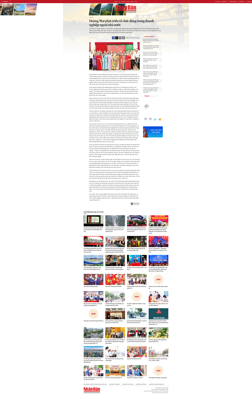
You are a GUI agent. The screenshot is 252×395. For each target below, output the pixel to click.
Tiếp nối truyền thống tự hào (91, 286)
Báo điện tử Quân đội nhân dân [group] (156, 384)
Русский (127, 1)
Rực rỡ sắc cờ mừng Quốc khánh (113, 286)
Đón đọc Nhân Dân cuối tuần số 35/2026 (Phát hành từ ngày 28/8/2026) (150, 60)
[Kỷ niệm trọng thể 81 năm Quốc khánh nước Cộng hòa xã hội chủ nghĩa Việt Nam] (93, 220)
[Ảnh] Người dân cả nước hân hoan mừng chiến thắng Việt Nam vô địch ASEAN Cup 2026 (150, 67)
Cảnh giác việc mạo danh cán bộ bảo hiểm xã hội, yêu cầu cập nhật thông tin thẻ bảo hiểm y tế (158, 322)
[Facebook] (113, 37)
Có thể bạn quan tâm (93, 212)
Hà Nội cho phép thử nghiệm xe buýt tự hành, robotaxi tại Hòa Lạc (137, 321)
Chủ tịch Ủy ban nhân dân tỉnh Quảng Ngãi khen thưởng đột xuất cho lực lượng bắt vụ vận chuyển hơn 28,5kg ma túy (158, 230)
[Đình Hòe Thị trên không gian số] (115, 370)
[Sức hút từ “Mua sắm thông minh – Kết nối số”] (137, 260)
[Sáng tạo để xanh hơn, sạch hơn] (137, 370)
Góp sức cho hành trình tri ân (134, 358)
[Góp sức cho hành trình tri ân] (137, 351)
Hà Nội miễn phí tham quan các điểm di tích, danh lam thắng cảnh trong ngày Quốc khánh (115, 341)
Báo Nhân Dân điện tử (126, 9)
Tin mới (225, 1)
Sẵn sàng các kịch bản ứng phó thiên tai (93, 321)
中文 (119, 1)
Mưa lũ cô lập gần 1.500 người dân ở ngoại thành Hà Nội (158, 340)
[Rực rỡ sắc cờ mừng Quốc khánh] (115, 279)
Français (123, 1)
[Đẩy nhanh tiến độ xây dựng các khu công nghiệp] (115, 351)
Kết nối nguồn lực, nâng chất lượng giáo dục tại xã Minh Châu (114, 321)
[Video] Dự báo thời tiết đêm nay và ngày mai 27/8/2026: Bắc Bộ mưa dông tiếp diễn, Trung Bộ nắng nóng (151, 90)
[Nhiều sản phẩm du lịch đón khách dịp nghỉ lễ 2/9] (137, 279)
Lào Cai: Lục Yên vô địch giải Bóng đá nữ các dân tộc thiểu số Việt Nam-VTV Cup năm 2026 (150, 53)
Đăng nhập (249, 1)
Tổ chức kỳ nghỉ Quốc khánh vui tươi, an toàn (136, 304)
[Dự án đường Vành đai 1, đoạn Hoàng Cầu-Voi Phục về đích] (158, 351)
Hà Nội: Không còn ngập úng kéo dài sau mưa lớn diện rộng (136, 249)
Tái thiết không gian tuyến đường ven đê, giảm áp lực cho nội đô (114, 304)
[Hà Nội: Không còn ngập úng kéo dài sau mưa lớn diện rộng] (137, 241)
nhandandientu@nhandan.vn (161, 392)
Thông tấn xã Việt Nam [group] (127, 384)
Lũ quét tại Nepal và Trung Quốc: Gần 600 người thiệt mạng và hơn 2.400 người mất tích (151, 47)
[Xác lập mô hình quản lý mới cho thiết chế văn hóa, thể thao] (93, 370)
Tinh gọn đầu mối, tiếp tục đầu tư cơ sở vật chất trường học (158, 304)
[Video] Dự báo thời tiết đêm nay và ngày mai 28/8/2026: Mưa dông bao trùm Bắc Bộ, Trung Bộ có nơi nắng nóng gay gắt (151, 82)
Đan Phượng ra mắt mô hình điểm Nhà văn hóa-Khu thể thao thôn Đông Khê (136, 340)
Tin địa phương (233, 1)
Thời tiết (147, 96)
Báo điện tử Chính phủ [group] (114, 384)
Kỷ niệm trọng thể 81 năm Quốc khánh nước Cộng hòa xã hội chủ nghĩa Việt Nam (151, 40)
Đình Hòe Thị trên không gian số (113, 377)
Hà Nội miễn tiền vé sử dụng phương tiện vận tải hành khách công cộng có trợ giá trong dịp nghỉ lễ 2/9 (93, 341)
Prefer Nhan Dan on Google (133, 37)
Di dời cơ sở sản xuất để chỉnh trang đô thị (158, 287)
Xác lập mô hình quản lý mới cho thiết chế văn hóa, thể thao (93, 378)
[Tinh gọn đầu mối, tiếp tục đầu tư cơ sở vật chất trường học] (158, 296)
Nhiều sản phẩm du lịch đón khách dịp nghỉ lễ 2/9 (136, 287)
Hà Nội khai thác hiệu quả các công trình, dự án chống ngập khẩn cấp (92, 268)
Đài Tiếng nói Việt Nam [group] (141, 384)
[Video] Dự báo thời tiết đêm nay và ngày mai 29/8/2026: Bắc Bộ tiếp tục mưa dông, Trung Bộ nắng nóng (151, 74)
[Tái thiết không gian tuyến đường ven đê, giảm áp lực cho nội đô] (115, 296)
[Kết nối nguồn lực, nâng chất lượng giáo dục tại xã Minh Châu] (115, 313)
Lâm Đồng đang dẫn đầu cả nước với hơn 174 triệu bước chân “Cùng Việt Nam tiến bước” (93, 250)
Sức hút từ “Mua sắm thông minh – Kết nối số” (137, 268)
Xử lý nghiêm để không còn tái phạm (158, 377)
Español (132, 1)
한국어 (136, 1)
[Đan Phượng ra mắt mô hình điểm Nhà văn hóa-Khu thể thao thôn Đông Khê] (137, 332)
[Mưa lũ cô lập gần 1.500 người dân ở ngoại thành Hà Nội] (158, 332)
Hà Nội (91, 17)
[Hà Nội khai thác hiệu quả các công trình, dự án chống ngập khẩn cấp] (93, 260)
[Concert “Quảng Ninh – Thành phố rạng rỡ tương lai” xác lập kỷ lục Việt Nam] (158, 241)
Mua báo (218, 1)
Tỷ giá (152, 96)
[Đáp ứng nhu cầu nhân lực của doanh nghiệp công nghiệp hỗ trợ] (93, 296)
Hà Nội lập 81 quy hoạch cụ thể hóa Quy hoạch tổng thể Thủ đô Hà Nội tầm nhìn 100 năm (93, 360)
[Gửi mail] (120, 37)
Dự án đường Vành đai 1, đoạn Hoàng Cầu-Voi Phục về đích (158, 359)
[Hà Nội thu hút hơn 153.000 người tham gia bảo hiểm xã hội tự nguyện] (115, 260)
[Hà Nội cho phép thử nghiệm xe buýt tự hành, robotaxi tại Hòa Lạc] (137, 313)
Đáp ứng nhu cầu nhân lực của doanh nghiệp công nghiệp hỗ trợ (93, 304)
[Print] (123, 37)
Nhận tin (242, 1)
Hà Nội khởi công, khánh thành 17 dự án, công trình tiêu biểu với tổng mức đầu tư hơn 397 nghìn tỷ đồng (158, 269)
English (115, 1)
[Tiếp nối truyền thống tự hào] (93, 279)
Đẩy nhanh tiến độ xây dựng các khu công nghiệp (114, 359)
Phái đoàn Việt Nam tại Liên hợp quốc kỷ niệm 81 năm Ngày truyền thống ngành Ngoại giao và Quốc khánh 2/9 (114, 250)
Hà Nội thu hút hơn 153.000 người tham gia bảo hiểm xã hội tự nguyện (114, 268)
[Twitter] (116, 37)
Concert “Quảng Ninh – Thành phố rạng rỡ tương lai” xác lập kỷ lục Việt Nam (158, 250)
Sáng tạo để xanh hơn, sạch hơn (135, 377)
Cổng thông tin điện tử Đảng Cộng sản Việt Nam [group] (95, 384)
